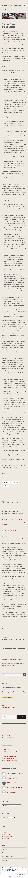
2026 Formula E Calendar (10, 760)
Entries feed (7, 834)
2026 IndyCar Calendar (10, 756)
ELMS (3, 502)
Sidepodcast (12, 44)
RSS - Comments (8, 737)
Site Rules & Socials (7, 856)
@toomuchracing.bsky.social (8, 707)
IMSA (9, 502)
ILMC (6, 502)
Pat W (6, 501)
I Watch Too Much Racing (13, 5)
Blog (3, 853)
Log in (5, 832)
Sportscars (19, 501)
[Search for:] (12, 675)
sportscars (17, 502)
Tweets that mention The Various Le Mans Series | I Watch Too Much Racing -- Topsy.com (14, 522)
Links (3, 864)
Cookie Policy (7, 871)
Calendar (20, 773)
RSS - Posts (7, 735)
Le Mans (13, 502)
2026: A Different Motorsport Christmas (14, 749)
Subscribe (21, 717)
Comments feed (8, 836)
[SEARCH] (24, 674)
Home (3, 845)
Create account (8, 830)
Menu (4, 9)
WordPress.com (8, 838)
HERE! (13, 665)
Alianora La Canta (10, 530)
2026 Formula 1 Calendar (10, 758)
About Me (4, 860)
